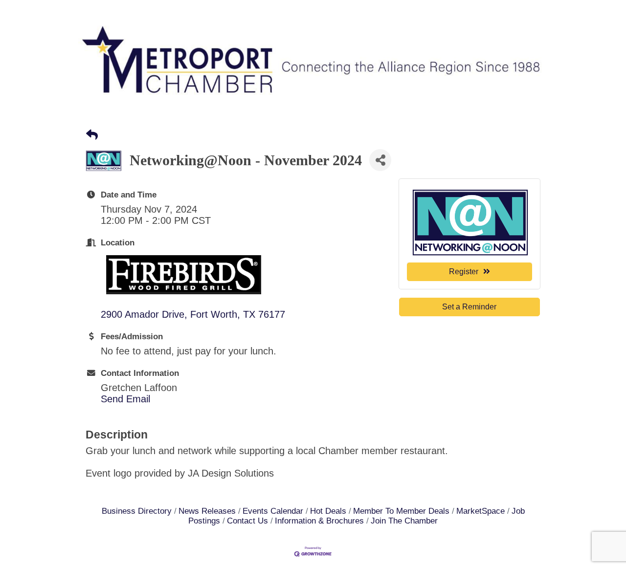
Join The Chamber (404, 520)
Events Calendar (273, 511)
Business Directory (137, 511)
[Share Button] (380, 160)
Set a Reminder (469, 307)
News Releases (207, 511)
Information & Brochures (319, 520)
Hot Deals (328, 511)
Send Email (125, 398)
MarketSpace (480, 511)
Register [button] (463, 271)
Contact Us (247, 520)
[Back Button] (92, 135)
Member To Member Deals (401, 511)
